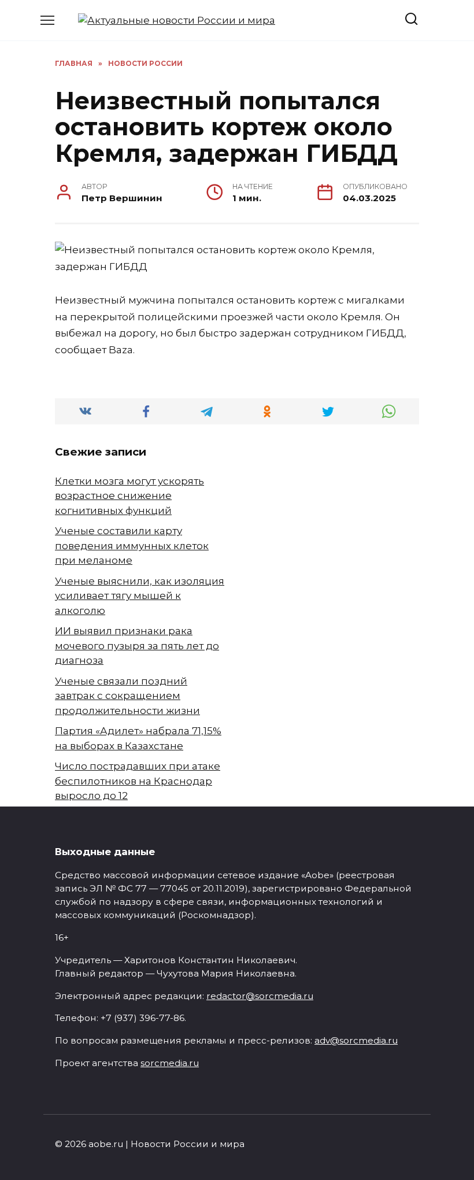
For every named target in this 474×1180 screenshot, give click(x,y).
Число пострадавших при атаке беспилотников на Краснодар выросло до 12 (137, 780)
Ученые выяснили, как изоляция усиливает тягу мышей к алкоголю (139, 595)
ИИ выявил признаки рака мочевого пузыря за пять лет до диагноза (137, 645)
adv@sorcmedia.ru (356, 1040)
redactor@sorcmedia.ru (259, 995)
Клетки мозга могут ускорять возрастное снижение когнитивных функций (129, 495)
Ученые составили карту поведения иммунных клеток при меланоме (132, 545)
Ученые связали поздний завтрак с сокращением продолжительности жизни (127, 695)
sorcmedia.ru (169, 1062)
